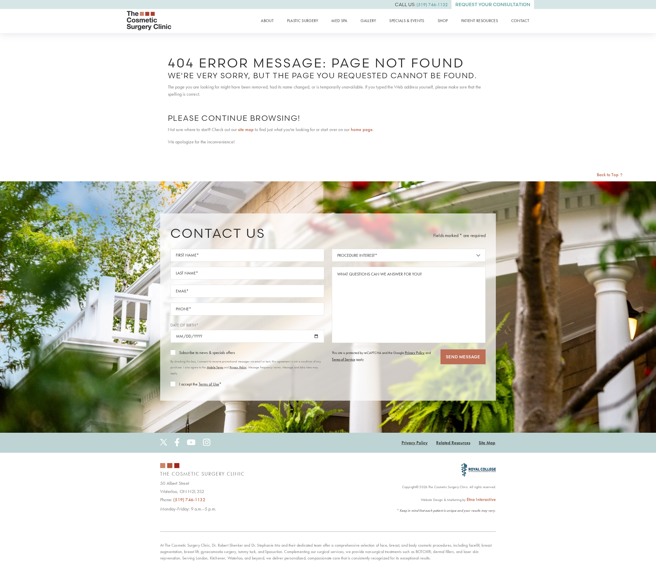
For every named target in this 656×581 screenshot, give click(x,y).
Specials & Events (406, 20)
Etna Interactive (481, 499)
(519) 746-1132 (189, 500)
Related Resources (453, 443)
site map (246, 129)
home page (362, 129)
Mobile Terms (215, 367)
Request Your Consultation (492, 4)
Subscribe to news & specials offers (207, 352)
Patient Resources (479, 20)
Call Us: (421, 4)
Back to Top (608, 175)
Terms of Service (343, 359)
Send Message (463, 356)
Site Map (487, 443)
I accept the (188, 384)
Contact (520, 20)
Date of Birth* (184, 325)
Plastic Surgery (302, 20)
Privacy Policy (238, 367)
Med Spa (339, 20)
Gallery (368, 20)
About (267, 20)
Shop (443, 20)
